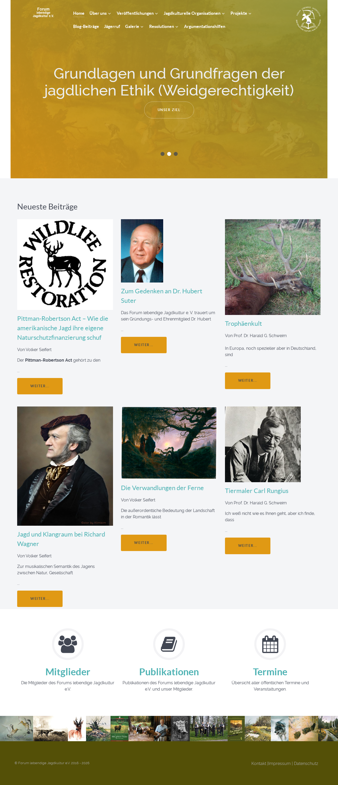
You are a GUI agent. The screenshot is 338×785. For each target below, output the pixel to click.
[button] (163, 154)
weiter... (39, 386)
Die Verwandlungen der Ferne (162, 487)
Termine (270, 671)
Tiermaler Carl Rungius (256, 490)
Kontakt (258, 763)
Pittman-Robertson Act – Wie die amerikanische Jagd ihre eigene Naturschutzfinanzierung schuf (62, 328)
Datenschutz (306, 763)
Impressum (279, 763)
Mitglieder (67, 671)
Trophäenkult (243, 323)
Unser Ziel (169, 110)
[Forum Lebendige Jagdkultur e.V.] (37, 12)
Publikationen (169, 671)
